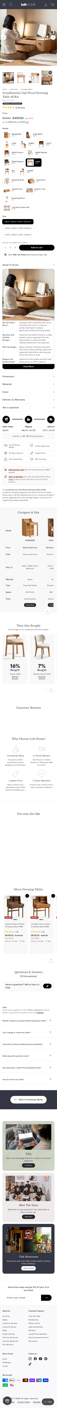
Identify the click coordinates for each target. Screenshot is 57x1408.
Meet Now (28, 1217)
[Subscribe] (46, 1298)
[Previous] (3, 37)
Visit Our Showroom (10, 1337)
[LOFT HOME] (28, 4)
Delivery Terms (34, 1323)
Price (4, 113)
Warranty (32, 1330)
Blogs (4, 1330)
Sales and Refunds (35, 1327)
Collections (14, 89)
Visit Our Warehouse (10, 1341)
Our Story (6, 1316)
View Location (28, 1268)
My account (33, 1341)
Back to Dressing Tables (30, 1099)
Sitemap (37, 1402)
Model (5, 128)
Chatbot (40, 1012)
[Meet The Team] (28, 1188)
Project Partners (8, 1334)
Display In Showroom (12, 103)
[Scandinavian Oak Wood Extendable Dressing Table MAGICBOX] (30, 528)
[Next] (53, 37)
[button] (47, 986)
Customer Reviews (9, 1323)
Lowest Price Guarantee (37, 1334)
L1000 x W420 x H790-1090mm (18, 228)
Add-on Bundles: (16, 477)
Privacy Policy (23, 1402)
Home (4, 89)
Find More (28, 1165)
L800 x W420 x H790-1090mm (18, 222)
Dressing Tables (26, 89)
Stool (11, 479)
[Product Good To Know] (28, 319)
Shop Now (30, 605)
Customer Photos (9, 1327)
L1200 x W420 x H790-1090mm (18, 235)
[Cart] (52, 4)
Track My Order (34, 1316)
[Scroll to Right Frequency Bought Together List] (51, 689)
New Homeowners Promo (38, 1337)
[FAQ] (28, 1137)
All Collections (8, 1345)
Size (4, 216)
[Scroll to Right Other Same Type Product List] (51, 959)
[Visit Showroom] (28, 1240)
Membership (33, 1320)
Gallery (5, 1320)
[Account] (45, 4)
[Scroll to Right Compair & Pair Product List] (47, 611)
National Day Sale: (16, 470)
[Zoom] (28, 36)
